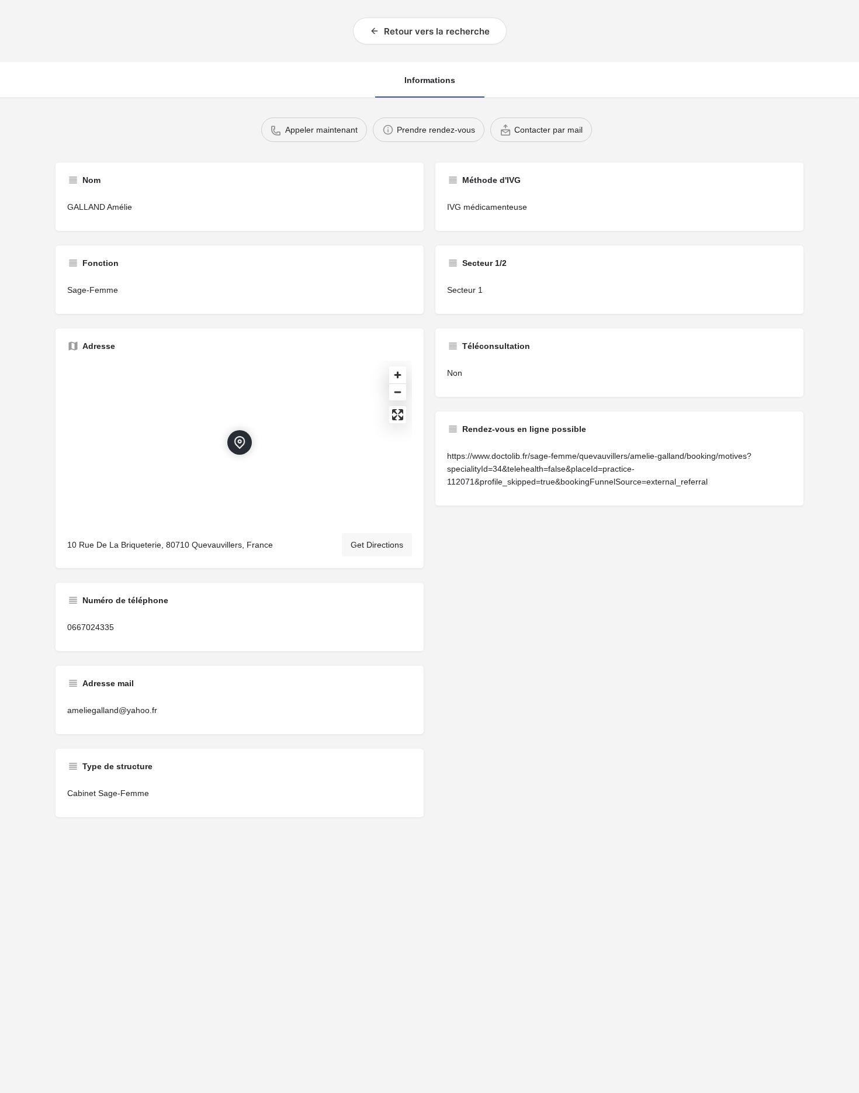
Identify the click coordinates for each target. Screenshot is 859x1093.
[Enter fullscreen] (397, 414)
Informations (429, 80)
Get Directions (377, 544)
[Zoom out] (397, 391)
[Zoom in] (397, 374)
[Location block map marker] (239, 442)
